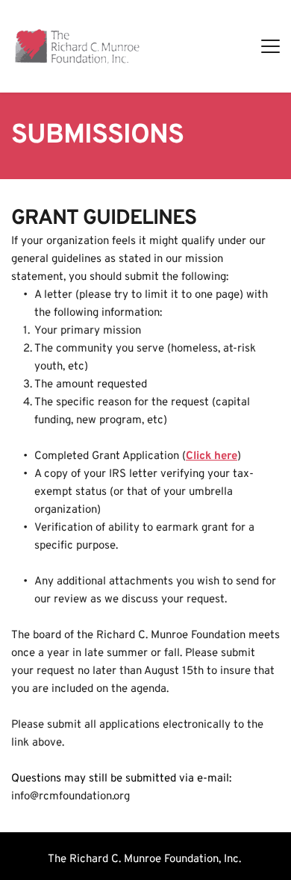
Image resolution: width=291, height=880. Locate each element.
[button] (270, 46)
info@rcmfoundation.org (70, 797)
